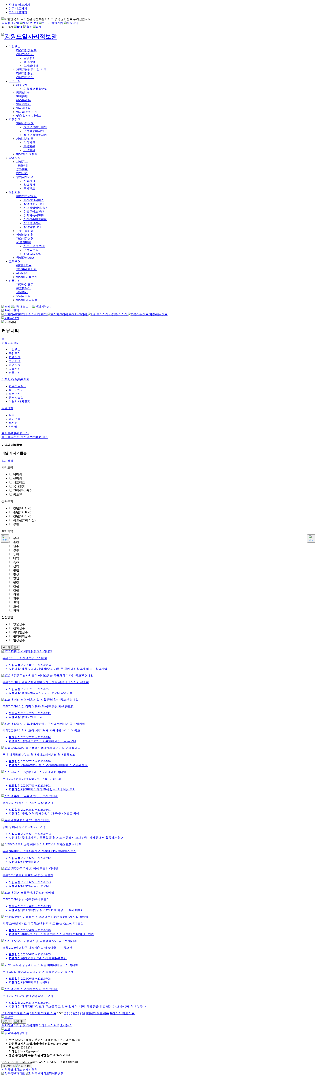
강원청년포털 (10, 22)
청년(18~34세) (22, 508)
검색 (16, 647)
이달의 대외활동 (19, 401)
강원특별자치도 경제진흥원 (19, 1069)
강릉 (16, 550)
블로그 (13, 415)
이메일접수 (20, 632)
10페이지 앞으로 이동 (15, 1013)
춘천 (16, 542)
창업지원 (14, 361)
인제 (16, 602)
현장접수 (19, 640)
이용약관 (32, 1025)
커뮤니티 (14, 372)
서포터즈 (19, 482)
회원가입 (57, 22)
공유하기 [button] (7, 408)
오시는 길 (66, 1025)
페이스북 (14, 418)
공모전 (17, 494)
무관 (16, 524)
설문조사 (14, 393)
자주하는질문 (17, 386)
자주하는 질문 (158, 314)
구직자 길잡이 (78, 314)
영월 (16, 578)
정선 (16, 586)
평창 (16, 582)
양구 (16, 598)
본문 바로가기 (18, 8)
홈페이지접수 (22, 636)
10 (83, 1013)
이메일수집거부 (49, 1025)
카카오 (13, 426)
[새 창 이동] (158, 1017)
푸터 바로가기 (18, 12)
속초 (16, 562)
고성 (16, 606)
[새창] (13, 1073)
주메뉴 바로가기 (19, 4)
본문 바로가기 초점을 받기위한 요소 (24, 437)
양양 (16, 610)
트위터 (13, 422)
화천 (16, 594)
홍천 (16, 570)
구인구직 (14, 353)
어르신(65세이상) (24, 520)
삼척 (16, 566)
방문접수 (19, 624)
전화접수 (19, 628)
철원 (16, 590)
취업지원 (14, 364)
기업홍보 (14, 349)
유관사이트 (9, 1065)
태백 (16, 558)
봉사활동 (19, 486)
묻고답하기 (16, 390)
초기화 (6, 647)
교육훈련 (14, 368)
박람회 (17, 474)
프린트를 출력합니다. (15, 433)
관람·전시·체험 (23, 490)
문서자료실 (16, 397)
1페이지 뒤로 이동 (97, 1013)
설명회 (17, 478)
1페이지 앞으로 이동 (43, 1013)
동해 (16, 554)
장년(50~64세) (22, 516)
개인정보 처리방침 (13, 1025)
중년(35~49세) (22, 512)
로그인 (34, 22)
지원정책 (14, 357)
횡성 (16, 574)
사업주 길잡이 (118, 314)
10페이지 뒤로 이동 (122, 1013)
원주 (16, 546)
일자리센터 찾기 (36, 314)
